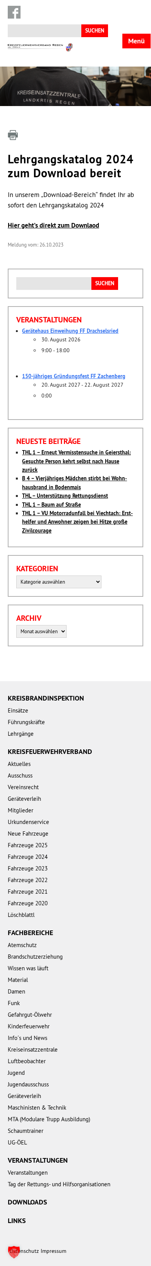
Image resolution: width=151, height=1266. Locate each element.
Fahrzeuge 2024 (28, 856)
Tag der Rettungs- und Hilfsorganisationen (59, 1184)
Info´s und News (27, 1038)
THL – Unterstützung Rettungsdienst (65, 495)
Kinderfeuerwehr (29, 1026)
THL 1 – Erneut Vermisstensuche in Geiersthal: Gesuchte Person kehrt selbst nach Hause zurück (76, 461)
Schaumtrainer (25, 1130)
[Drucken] (13, 135)
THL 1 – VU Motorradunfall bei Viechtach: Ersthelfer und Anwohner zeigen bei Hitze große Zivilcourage (77, 522)
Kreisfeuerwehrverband (50, 751)
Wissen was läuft (28, 968)
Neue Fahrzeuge (28, 833)
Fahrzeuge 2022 (28, 880)
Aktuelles (19, 763)
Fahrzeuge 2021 (28, 891)
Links (17, 1220)
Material (18, 979)
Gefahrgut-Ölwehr (30, 1014)
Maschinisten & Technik (37, 1107)
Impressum (53, 1250)
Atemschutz (22, 945)
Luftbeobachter (27, 1061)
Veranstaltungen (38, 1160)
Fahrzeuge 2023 (28, 868)
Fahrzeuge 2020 (28, 903)
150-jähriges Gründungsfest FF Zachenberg (73, 376)
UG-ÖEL (17, 1142)
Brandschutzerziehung (35, 956)
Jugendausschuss (28, 1084)
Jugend (16, 1072)
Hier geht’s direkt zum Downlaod (53, 225)
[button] (14, 1252)
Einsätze (18, 710)
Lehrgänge (21, 733)
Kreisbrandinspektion (46, 698)
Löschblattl (21, 914)
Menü (136, 40)
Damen (16, 991)
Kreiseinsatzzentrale (33, 1049)
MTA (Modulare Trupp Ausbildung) (49, 1119)
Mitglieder (20, 810)
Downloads (27, 1201)
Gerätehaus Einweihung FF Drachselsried (70, 330)
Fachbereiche (30, 932)
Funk (14, 1003)
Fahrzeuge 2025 (28, 845)
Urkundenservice (28, 822)
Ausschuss (20, 775)
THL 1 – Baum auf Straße (51, 504)
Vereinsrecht (23, 787)
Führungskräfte (26, 722)
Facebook (14, 12)
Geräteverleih (24, 798)
